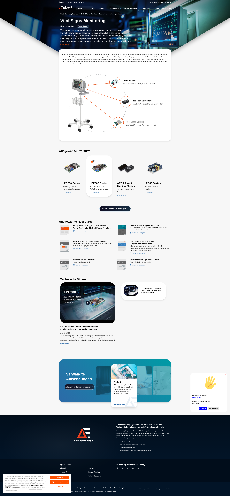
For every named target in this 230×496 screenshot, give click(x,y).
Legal (72, 488)
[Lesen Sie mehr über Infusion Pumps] (109, 371)
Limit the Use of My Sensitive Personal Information (102, 491)
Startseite (63, 14)
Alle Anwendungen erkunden (78, 387)
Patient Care (103, 14)
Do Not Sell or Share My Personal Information (73, 491)
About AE (63, 468)
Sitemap (86, 488)
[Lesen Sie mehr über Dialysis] (124, 371)
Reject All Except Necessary (60, 482)
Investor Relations (94, 472)
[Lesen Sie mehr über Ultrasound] (143, 371)
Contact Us (63, 472)
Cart (168, 2)
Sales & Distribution (94, 476)
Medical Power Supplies (88, 14)
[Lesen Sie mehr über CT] (158, 371)
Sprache (154, 2)
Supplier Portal (95, 488)
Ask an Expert (83, 26)
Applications (73, 14)
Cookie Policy (32, 489)
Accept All (60, 477)
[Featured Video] (87, 302)
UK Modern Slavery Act (109, 488)
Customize (60, 486)
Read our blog (196, 397)
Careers (91, 468)
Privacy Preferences (125, 488)
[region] (37, 483)
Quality (79, 488)
